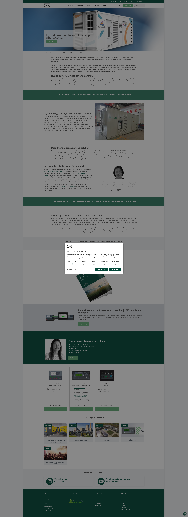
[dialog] (94, 258)
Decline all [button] (101, 269)
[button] (72, 269)
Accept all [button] (115, 269)
